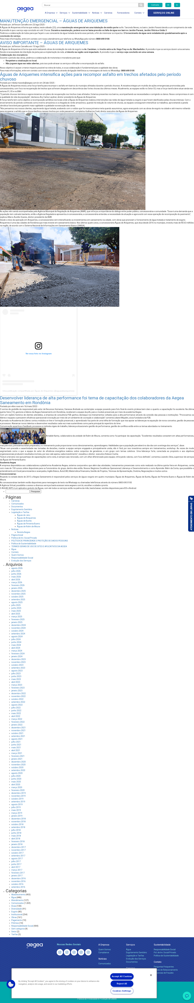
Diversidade (16, 909)
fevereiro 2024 (18, 653)
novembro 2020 (18, 764)
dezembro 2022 (18, 693)
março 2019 (16, 813)
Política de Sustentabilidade (23, 543)
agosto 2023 (17, 671)
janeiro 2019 (16, 816)
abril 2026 (15, 579)
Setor (13, 931)
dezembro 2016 (18, 878)
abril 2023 (15, 682)
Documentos (17, 506)
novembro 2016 (18, 881)
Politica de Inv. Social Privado (24, 538)
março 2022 (16, 719)
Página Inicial (17, 535)
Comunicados (17, 504)
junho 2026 (16, 574)
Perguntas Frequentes (164, 967)
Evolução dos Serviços (21, 560)
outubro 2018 (17, 824)
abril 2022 (15, 716)
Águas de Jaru (23, 515)
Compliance (103, 952)
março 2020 (16, 787)
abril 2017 (15, 867)
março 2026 (16, 582)
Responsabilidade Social (22, 558)
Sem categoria (18, 929)
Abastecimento (18, 894)
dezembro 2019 (18, 793)
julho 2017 (16, 861)
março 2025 (16, 616)
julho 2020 (16, 776)
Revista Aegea (23, 532)
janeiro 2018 (16, 844)
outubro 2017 (17, 853)
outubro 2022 (17, 699)
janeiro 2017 (16, 875)
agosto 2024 (17, 636)
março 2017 (16, 870)
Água (13, 549)
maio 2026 (16, 577)
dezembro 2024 (18, 625)
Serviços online (163, 13)
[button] (10, 984)
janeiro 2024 (16, 656)
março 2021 (16, 753)
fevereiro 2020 (18, 790)
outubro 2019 (17, 799)
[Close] (151, 975)
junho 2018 (16, 833)
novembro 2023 (18, 662)
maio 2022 (16, 713)
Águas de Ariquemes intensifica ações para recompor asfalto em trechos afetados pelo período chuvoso (90, 77)
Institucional (16, 914)
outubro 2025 (17, 597)
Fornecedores (123, 13)
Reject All (122, 984)
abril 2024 (15, 648)
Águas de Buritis (24, 521)
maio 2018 (16, 836)
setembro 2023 (18, 668)
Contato (15, 552)
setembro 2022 (18, 702)
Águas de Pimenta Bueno (28, 523)
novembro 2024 (18, 628)
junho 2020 (16, 779)
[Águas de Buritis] (67, 952)
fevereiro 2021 (18, 756)
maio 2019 (16, 810)
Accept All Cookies (122, 976)
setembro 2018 (18, 827)
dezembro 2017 (18, 847)
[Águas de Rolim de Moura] (88, 952)
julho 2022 (16, 708)
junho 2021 (16, 745)
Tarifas (14, 934)
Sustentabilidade (162, 944)
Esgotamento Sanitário (21, 509)
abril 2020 (15, 784)
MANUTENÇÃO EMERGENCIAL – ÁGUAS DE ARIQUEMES (54, 20)
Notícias (14, 529)
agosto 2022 (17, 705)
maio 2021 (16, 747)
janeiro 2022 (16, 725)
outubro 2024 (17, 631)
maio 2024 (16, 645)
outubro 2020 (17, 767)
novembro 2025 (18, 594)
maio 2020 (16, 782)
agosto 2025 (17, 602)
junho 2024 (16, 642)
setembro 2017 (18, 856)
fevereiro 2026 (18, 585)
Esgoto (14, 911)
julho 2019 (16, 807)
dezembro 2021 (18, 727)
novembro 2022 (18, 696)
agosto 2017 (17, 858)
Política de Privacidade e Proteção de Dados (97, 999)
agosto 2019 (17, 804)
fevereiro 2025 (18, 619)
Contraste (155, 5)
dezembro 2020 (18, 762)
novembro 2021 (18, 730)
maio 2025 (16, 611)
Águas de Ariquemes (26, 518)
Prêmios (15, 923)
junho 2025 (16, 608)
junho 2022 (16, 710)
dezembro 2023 (18, 659)
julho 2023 (16, 673)
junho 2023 (16, 676)
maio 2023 (16, 679)
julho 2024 (16, 639)
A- (177, 5)
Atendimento (17, 900)
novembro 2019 (18, 796)
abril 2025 (15, 614)
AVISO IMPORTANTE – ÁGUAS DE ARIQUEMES (44, 42)
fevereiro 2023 (18, 688)
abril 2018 (15, 838)
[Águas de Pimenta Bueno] (81, 952)
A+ (168, 5)
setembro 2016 (18, 887)
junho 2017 (16, 864)
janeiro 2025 (16, 622)
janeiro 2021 (16, 759)
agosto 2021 (17, 739)
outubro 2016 (17, 884)
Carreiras (108, 13)
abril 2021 (15, 750)
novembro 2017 (18, 850)
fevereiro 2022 (18, 722)
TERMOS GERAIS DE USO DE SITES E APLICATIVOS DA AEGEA (39, 546)
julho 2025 (16, 605)
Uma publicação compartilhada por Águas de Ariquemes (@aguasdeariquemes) (38, 391)
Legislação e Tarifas (20, 512)
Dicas (13, 906)
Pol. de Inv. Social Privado (165, 952)
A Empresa (103, 944)
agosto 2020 (17, 773)
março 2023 (16, 685)
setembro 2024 (18, 634)
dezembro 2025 (18, 591)
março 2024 (16, 651)
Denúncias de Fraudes (164, 973)
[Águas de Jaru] (74, 952)
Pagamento (16, 920)
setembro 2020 (18, 770)
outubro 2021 (17, 733)
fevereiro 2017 (18, 873)
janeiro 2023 (16, 690)
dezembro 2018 (18, 819)
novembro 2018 (18, 821)
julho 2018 (16, 830)
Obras (14, 917)
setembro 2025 (18, 599)
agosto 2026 (17, 568)
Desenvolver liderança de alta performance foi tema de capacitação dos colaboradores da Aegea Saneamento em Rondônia (92, 400)
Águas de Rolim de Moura (28, 526)
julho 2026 (16, 571)
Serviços (130, 944)
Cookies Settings (122, 991)
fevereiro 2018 (18, 841)
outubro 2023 (17, 665)
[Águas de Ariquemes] (60, 952)
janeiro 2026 (16, 588)
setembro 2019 (18, 801)
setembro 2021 (18, 736)
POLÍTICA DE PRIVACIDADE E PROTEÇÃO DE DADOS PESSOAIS (39, 541)
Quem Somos (17, 555)
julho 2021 (16, 742)
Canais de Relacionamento (166, 970)
